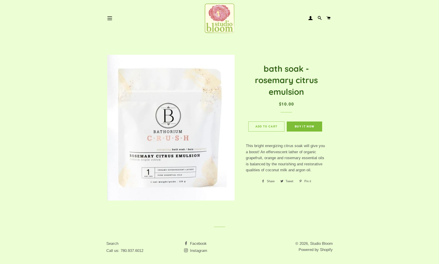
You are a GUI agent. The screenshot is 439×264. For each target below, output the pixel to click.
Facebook (198, 243)
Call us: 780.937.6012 (124, 250)
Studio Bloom (321, 243)
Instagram (198, 250)
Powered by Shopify (316, 250)
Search (112, 243)
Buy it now (304, 126)
